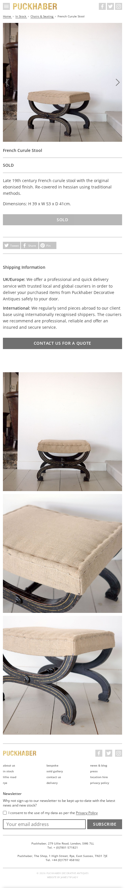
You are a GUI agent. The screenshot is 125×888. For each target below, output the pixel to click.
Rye (5, 783)
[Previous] (7, 82)
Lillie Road (9, 777)
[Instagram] (118, 6)
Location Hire (99, 777)
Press (94, 771)
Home (7, 16)
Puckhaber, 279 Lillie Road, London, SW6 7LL (62, 843)
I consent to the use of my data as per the (53, 813)
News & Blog (98, 765)
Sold (62, 219)
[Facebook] (102, 6)
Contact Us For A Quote (62, 343)
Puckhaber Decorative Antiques (35, 6)
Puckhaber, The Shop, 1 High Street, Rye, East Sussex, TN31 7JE (62, 856)
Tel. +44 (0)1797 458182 (63, 860)
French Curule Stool (71, 16)
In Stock (21, 16)
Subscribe (104, 824)
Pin (48, 246)
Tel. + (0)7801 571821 (62, 847)
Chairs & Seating (42, 16)
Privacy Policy (99, 783)
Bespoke (52, 765)
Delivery (52, 783)
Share (32, 246)
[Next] (117, 82)
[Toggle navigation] (6, 6)
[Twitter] (110, 6)
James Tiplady (69, 877)
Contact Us (54, 777)
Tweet (14, 246)
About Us (9, 765)
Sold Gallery (55, 771)
